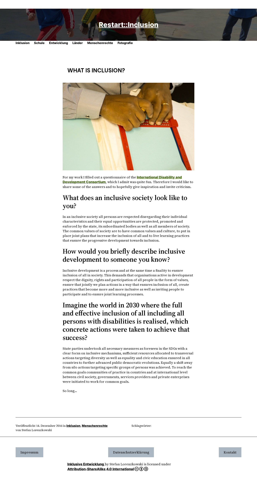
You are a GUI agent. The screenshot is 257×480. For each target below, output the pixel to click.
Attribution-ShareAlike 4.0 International (100, 469)
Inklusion (73, 426)
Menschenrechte (95, 426)
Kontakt (230, 452)
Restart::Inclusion (128, 24)
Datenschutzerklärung (131, 452)
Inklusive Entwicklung (86, 464)
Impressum (29, 452)
